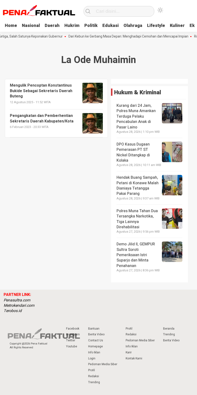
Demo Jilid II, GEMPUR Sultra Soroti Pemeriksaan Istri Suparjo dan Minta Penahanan (136, 255)
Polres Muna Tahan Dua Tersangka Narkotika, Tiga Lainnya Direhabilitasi (137, 219)
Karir (129, 352)
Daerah (52, 25)
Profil (91, 370)
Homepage (95, 346)
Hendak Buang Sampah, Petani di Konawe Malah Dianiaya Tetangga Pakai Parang (138, 186)
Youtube (71, 346)
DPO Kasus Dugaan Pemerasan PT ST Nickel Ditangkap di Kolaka (133, 152)
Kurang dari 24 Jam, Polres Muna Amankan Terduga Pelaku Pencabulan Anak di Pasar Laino (136, 116)
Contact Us (95, 340)
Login (91, 358)
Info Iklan (94, 352)
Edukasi (110, 25)
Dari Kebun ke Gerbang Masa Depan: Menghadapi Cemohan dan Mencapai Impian (124, 36)
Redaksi (93, 376)
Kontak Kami (134, 358)
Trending (94, 382)
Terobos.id (13, 311)
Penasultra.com (17, 300)
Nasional (31, 25)
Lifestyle (156, 25)
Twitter (70, 340)
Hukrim (72, 25)
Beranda (168, 328)
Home (11, 25)
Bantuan (93, 328)
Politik (91, 25)
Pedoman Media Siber (102, 364)
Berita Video (96, 334)
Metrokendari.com (19, 305)
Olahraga (132, 25)
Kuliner (177, 25)
